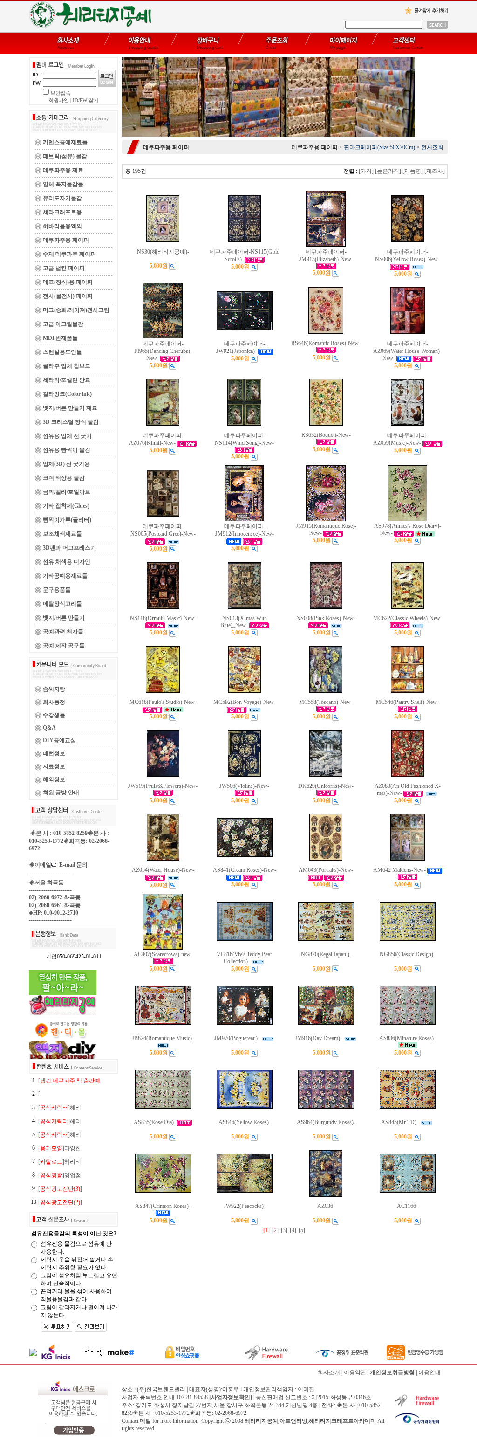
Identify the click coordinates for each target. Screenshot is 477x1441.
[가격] (366, 171)
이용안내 (429, 1372)
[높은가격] (388, 171)
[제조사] (434, 171)
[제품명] (412, 171)
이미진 (306, 1389)
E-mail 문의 (72, 865)
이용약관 (355, 1372)
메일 (145, 1421)
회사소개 (329, 1372)
